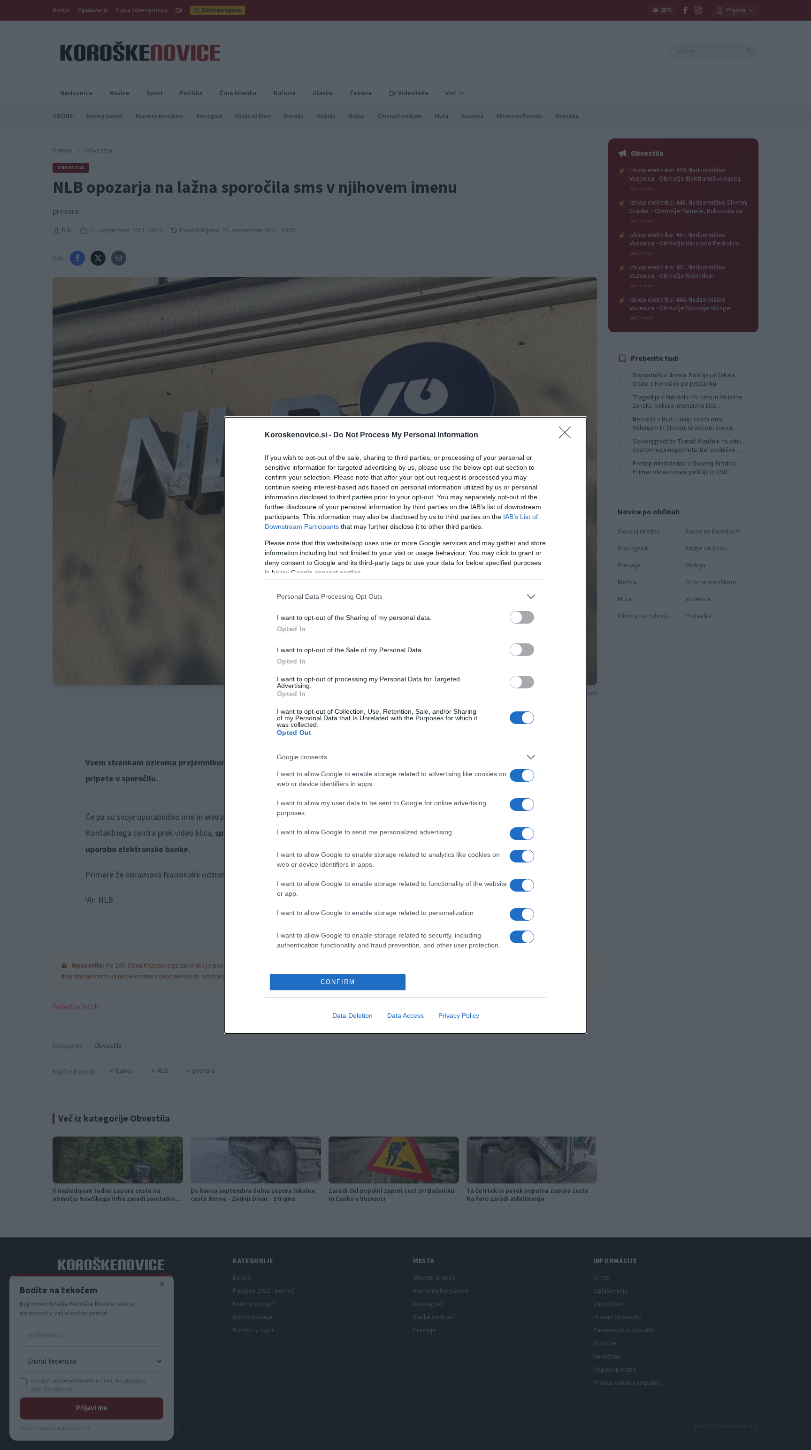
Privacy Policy (458, 1015)
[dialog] (405, 725)
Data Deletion (352, 1015)
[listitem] (405, 597)
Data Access (405, 1015)
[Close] (568, 435)
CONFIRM (338, 981)
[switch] (522, 617)
